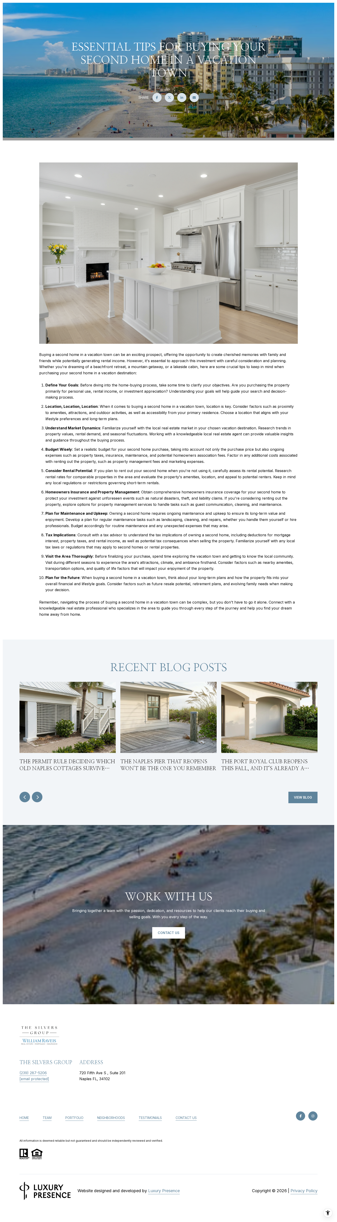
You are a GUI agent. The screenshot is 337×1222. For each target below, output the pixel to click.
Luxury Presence (164, 1190)
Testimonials (150, 1118)
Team (47, 1118)
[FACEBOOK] (300, 1116)
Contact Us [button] (169, 933)
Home (24, 1118)
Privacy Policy (304, 1190)
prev (24, 797)
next (37, 797)
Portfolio (74, 1118)
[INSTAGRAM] (313, 1116)
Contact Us (186, 1118)
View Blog (303, 797)
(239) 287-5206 (33, 1073)
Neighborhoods (111, 1118)
